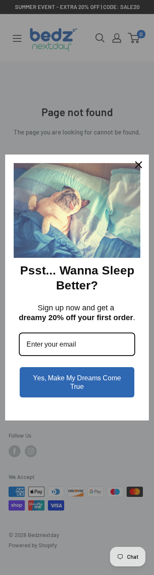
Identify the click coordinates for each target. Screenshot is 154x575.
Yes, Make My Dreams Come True (77, 382)
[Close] (138, 165)
